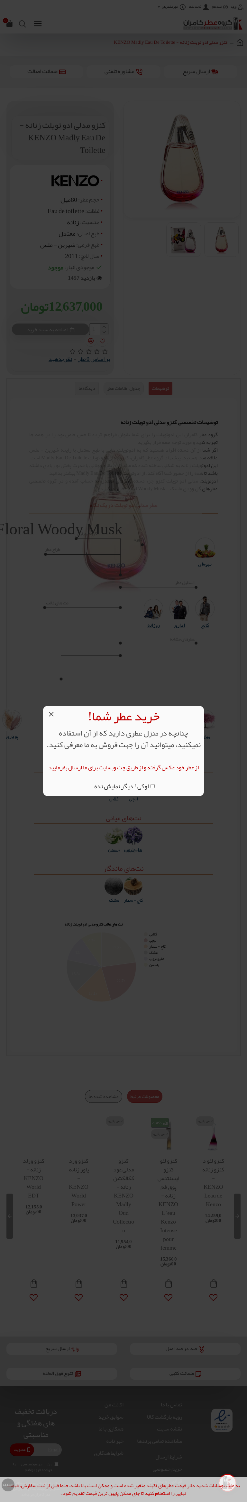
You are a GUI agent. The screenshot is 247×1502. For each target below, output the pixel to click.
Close (8, 1485)
